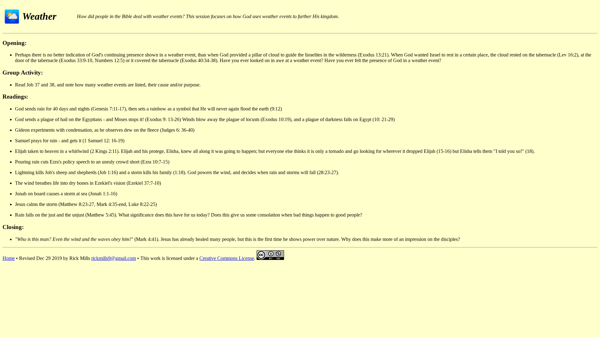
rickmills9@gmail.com (113, 258)
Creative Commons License (226, 258)
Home (8, 258)
